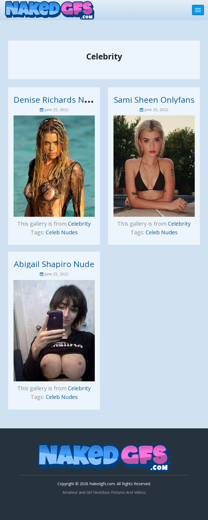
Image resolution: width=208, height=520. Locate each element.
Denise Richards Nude (56, 99)
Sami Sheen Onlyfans (154, 99)
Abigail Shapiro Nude (54, 263)
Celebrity (79, 223)
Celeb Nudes (62, 232)
